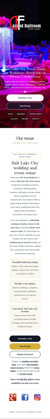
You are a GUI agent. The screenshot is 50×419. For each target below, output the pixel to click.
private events (26, 374)
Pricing (25, 119)
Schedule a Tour (25, 98)
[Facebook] (25, 398)
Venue (10, 114)
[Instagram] (37, 398)
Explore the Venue (25, 354)
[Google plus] (12, 398)
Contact (35, 119)
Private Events (35, 114)
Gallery (14, 119)
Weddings (21, 114)
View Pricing (25, 106)
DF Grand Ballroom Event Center (25, 23)
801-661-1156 (26, 379)
